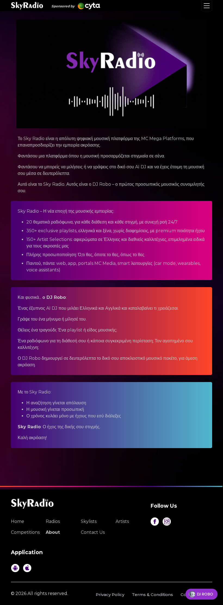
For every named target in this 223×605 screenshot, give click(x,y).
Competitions (24, 532)
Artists (122, 521)
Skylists (89, 521)
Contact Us (93, 532)
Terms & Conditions (152, 594)
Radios (53, 521)
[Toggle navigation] (206, 5)
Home (17, 521)
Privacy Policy (110, 594)
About (53, 532)
